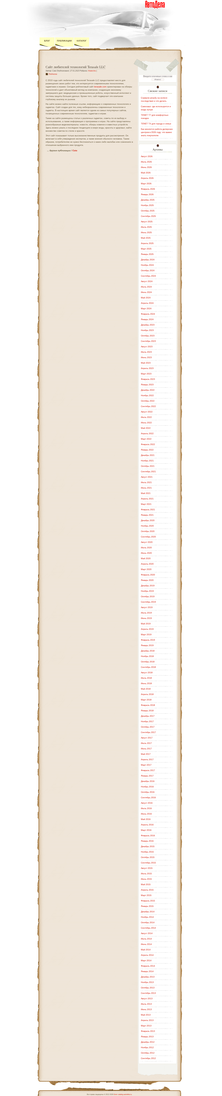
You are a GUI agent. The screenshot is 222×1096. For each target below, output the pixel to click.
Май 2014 (146, 949)
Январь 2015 (147, 906)
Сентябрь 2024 (148, 276)
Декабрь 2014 (147, 911)
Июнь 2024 (146, 292)
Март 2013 (146, 1025)
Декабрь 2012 (147, 1042)
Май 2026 (146, 172)
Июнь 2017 (146, 748)
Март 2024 (146, 308)
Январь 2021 (147, 515)
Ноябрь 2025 (147, 205)
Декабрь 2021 (147, 455)
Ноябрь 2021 (147, 460)
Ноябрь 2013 (147, 982)
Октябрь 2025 (147, 210)
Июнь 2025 (146, 232)
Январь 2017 (147, 776)
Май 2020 (146, 558)
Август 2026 (147, 156)
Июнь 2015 (146, 879)
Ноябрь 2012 (147, 1047)
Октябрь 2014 (147, 922)
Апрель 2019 (147, 629)
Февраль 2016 (148, 835)
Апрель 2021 (147, 498)
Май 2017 (146, 754)
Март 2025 (146, 249)
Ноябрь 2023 (147, 330)
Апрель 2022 (147, 433)
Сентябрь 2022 (148, 406)
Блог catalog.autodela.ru (123, 1094)
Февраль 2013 (148, 1031)
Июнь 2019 (146, 618)
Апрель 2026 (147, 178)
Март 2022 (146, 439)
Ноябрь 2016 (147, 786)
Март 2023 (146, 373)
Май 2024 (146, 297)
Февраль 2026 (148, 189)
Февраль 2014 (148, 966)
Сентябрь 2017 (148, 732)
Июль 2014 (146, 939)
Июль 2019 (146, 613)
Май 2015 (146, 884)
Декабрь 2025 (147, 200)
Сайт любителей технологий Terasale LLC (76, 67)
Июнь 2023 (146, 357)
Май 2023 (146, 363)
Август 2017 (147, 738)
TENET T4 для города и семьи (156, 123)
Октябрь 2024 (147, 270)
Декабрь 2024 (147, 259)
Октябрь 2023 (147, 335)
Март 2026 (146, 183)
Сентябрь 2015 (148, 862)
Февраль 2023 (148, 379)
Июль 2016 (146, 808)
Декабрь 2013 (147, 977)
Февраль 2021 (148, 509)
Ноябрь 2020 (147, 526)
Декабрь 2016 (147, 781)
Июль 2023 (146, 352)
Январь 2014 (147, 971)
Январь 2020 (147, 580)
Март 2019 (146, 634)
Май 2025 (146, 238)
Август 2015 (147, 868)
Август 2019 (147, 607)
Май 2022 (146, 428)
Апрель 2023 (147, 368)
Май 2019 (146, 623)
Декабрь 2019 (147, 585)
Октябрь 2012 (147, 1053)
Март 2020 (146, 569)
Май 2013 (146, 1015)
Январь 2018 (147, 710)
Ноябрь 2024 (147, 265)
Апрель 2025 (147, 243)
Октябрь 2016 (147, 792)
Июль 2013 (146, 1004)
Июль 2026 (146, 162)
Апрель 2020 (147, 564)
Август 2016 (147, 803)
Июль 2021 (146, 482)
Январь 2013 (147, 1036)
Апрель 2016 (147, 824)
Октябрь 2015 (147, 857)
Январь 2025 (147, 254)
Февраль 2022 (148, 444)
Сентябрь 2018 (148, 667)
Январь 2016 (147, 841)
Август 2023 (147, 346)
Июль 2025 (146, 227)
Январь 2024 (147, 319)
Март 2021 (146, 504)
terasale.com (100, 86)
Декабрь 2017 (147, 716)
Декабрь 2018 (147, 651)
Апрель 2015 (147, 890)
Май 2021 (146, 493)
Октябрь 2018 (147, 661)
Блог (47, 41)
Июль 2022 (146, 417)
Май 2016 (146, 819)
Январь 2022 (147, 450)
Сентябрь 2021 (148, 471)
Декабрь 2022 (147, 390)
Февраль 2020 (148, 575)
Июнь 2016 (146, 814)
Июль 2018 (146, 678)
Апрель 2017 (147, 759)
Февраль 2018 (148, 705)
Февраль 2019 (148, 640)
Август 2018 (147, 672)
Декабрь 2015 (147, 846)
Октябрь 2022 (147, 401)
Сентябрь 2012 (148, 1058)
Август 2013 (147, 998)
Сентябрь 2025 (148, 216)
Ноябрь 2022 (147, 395)
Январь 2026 (147, 194)
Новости (92, 71)
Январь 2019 (147, 645)
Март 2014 (146, 960)
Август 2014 (147, 933)
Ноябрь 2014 (147, 917)
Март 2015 (146, 895)
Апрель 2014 (147, 955)
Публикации (64, 41)
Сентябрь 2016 (148, 797)
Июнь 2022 (146, 422)
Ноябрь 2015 (147, 852)
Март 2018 (146, 699)
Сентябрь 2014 (148, 928)
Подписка (53, 74)
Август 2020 (147, 542)
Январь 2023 (147, 384)
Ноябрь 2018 (147, 656)
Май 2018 (146, 689)
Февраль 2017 (148, 770)
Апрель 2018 (147, 694)
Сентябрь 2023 (148, 341)
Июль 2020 (146, 547)
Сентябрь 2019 (148, 602)
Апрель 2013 (147, 1020)
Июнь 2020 (146, 553)
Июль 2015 (146, 873)
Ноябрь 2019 (147, 591)
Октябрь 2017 (147, 727)
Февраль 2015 (148, 900)
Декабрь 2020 (147, 520)
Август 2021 (147, 477)
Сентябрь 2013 (148, 993)
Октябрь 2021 (147, 466)
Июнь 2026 (146, 167)
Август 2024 (147, 281)
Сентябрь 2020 (148, 536)
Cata (74, 150)
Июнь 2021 (146, 488)
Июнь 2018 (146, 683)
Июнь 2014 (146, 944)
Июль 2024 (146, 287)
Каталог (82, 41)
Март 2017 (146, 765)
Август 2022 (147, 412)
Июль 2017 (146, 743)
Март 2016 (146, 830)
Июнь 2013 (146, 1009)
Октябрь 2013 (147, 987)
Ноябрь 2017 (147, 721)
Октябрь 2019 (147, 596)
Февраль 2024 (148, 314)
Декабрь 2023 (147, 325)
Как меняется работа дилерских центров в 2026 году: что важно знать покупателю (157, 132)
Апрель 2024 (147, 303)
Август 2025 (147, 221)
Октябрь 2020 (147, 531)
